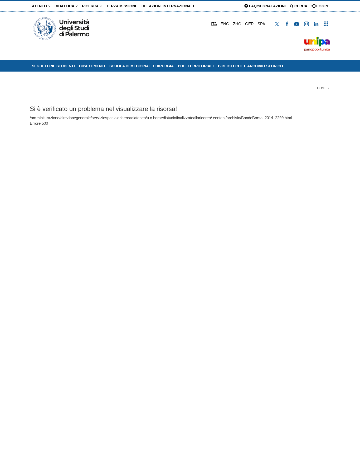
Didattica (65, 6)
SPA (261, 24)
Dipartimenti (92, 66)
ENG (225, 24)
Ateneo (40, 6)
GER (249, 24)
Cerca (300, 6)
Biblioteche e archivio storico (250, 66)
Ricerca (91, 6)
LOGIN (321, 6)
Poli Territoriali (196, 66)
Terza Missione (121, 6)
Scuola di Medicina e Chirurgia (141, 66)
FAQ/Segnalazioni (267, 6)
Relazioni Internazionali (168, 6)
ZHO (237, 24)
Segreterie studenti (53, 66)
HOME (322, 88)
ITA (214, 24)
